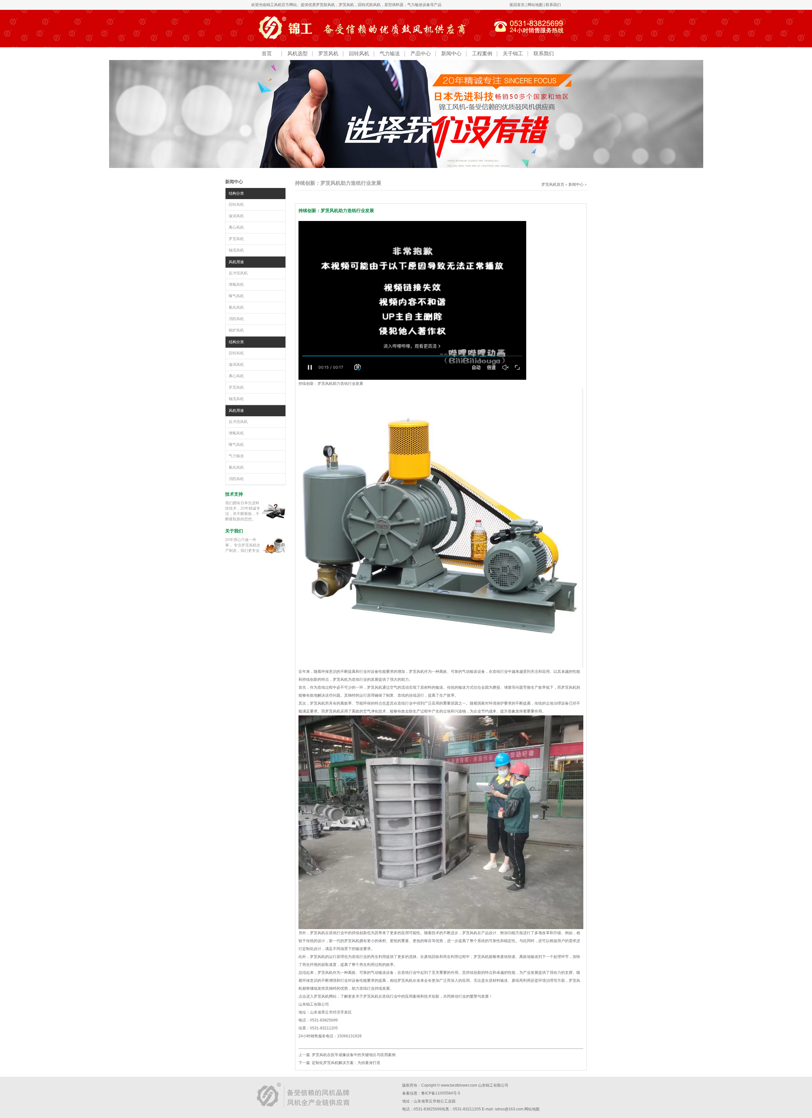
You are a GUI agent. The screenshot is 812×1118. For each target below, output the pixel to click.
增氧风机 (236, 284)
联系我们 (553, 5)
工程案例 (482, 53)
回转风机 (359, 53)
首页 (267, 53)
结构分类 (236, 193)
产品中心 (420, 53)
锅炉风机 (236, 330)
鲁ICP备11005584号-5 (440, 1093)
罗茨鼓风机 (325, 5)
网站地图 (535, 5)
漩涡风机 (236, 216)
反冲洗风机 (238, 273)
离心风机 (236, 227)
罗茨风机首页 (552, 184)
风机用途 (236, 262)
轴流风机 (236, 250)
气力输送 (390, 53)
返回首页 (517, 5)
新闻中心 (451, 53)
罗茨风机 (346, 5)
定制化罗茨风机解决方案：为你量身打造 (346, 1063)
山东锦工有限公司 (493, 1085)
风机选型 (297, 53)
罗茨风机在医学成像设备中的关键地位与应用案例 (354, 1055)
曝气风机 (236, 296)
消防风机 (236, 319)
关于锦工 (513, 53)
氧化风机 (236, 307)
